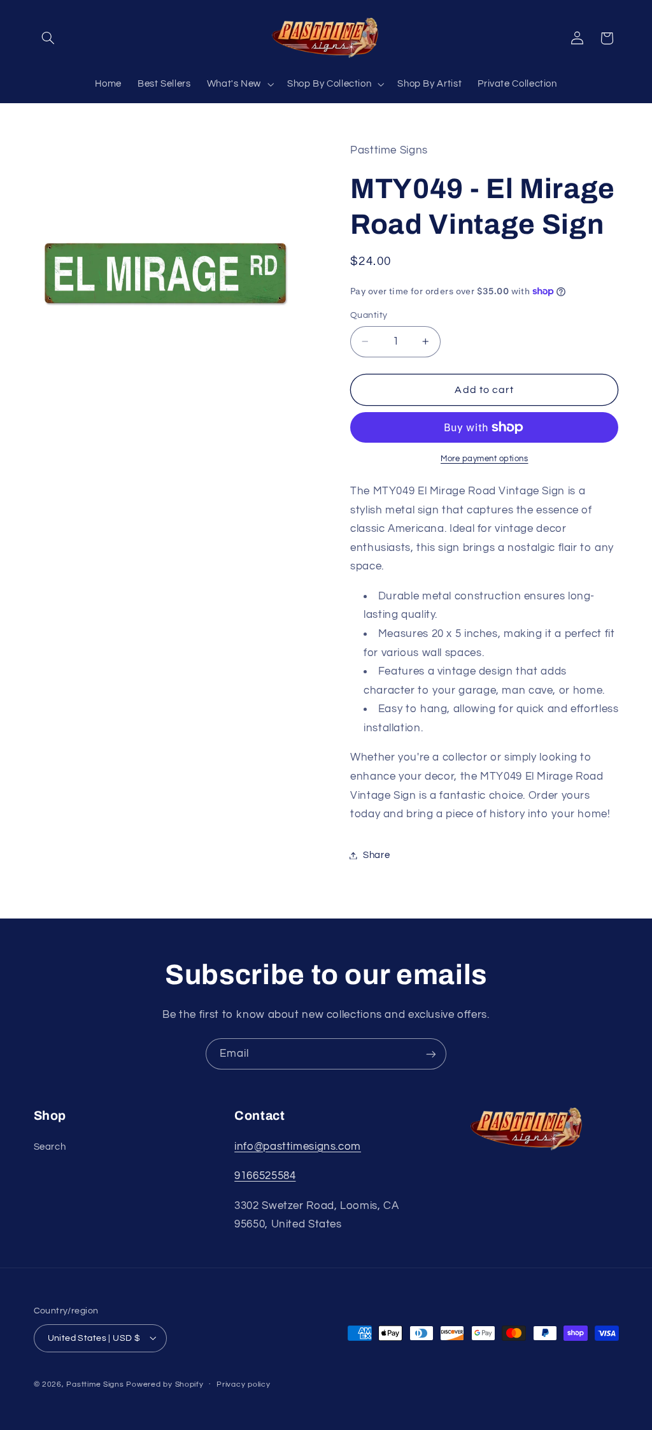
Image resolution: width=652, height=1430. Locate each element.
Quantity (368, 315)
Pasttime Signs (95, 1384)
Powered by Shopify (164, 1384)
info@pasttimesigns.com (297, 1146)
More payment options (484, 459)
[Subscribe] (431, 1053)
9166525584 (264, 1176)
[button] (48, 38)
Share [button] (376, 855)
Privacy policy (243, 1384)
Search (50, 1147)
